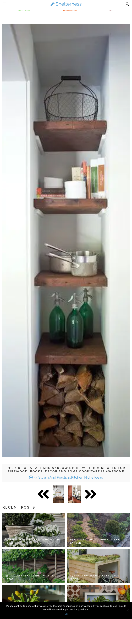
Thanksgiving (70, 10)
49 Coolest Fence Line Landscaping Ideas (33, 577)
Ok (66, 613)
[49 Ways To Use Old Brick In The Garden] (98, 530)
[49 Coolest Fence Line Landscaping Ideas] (33, 566)
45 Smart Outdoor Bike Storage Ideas (94, 577)
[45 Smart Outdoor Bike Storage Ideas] (98, 566)
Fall (111, 10)
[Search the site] (127, 4)
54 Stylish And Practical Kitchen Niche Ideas (68, 477)
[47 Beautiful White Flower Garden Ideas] (33, 530)
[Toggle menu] (5, 4)
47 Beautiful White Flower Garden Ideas (33, 541)
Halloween (24, 10)
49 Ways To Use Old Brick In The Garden (94, 541)
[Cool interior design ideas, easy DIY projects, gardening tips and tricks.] (66, 5)
